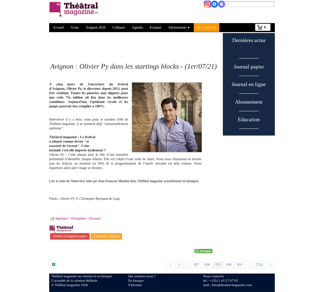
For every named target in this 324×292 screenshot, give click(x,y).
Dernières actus (248, 40)
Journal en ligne (249, 84)
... (187, 264)
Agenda (137, 27)
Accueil (58, 27)
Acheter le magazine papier (70, 236)
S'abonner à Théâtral (106, 236)
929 (218, 264)
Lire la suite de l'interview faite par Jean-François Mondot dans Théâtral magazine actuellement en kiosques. (124, 181)
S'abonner (135, 285)
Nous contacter (213, 276)
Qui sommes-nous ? (142, 276)
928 (207, 264)
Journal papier (249, 67)
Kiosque (155, 27)
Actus (75, 27)
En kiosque (136, 280)
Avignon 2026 (96, 27)
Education (249, 119)
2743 (259, 264)
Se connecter (206, 27)
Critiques (118, 27)
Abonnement (179, 27)
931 (239, 264)
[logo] (75, 12)
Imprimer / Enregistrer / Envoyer (78, 218)
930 (228, 264)
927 (196, 264)
